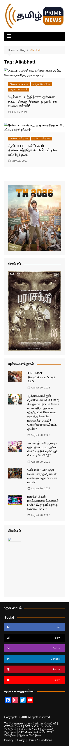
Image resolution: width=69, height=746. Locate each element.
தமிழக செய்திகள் (41, 84)
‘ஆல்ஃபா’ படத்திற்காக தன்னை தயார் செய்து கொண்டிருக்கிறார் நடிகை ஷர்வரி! (32, 101)
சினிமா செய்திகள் (19, 84)
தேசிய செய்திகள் (18, 89)
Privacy (8, 740)
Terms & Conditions (40, 740)
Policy (21, 740)
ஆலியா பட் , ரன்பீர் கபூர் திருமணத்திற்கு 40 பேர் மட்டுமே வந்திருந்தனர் (32, 150)
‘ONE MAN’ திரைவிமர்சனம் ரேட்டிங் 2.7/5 (41, 377)
